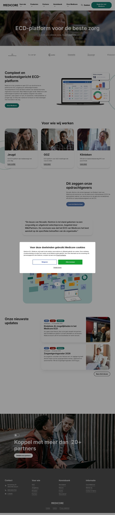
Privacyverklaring (61, 255)
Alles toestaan (70, 262)
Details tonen (57, 267)
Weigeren (45, 262)
